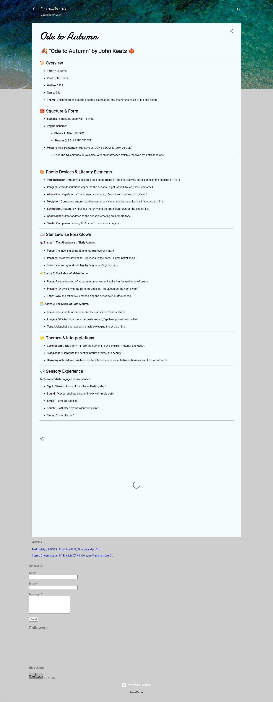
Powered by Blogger (138, 685)
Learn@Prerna (53, 9)
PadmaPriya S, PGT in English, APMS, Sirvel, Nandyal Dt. (65, 549)
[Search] (239, 10)
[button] (231, 32)
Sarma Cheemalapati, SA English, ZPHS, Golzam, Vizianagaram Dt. (72, 555)
